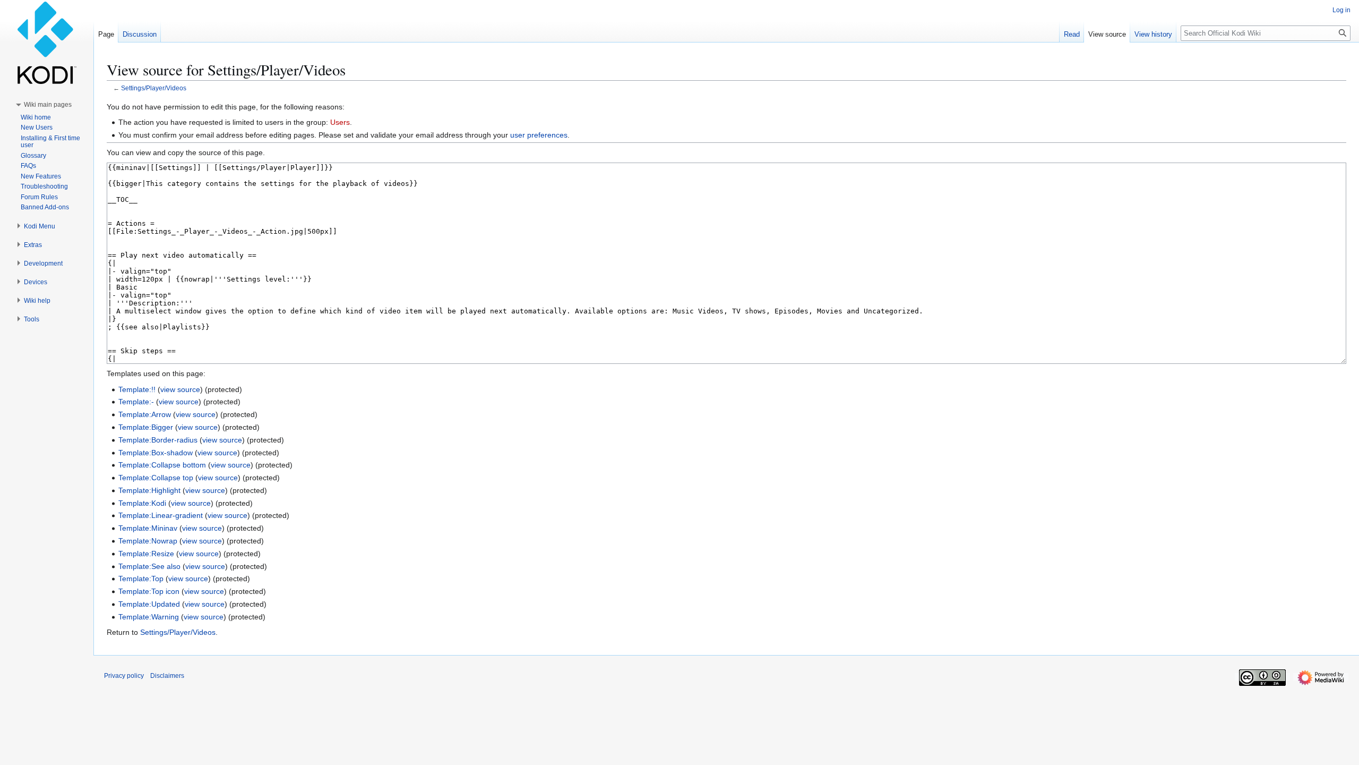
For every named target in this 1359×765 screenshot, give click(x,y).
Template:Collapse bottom (162, 465)
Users (340, 122)
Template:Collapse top (155, 477)
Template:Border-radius (157, 440)
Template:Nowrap (147, 541)
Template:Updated (149, 604)
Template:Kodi (142, 503)
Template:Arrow (144, 414)
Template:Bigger (145, 427)
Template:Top (141, 578)
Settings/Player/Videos (153, 87)
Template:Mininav (147, 528)
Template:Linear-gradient (160, 515)
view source (180, 389)
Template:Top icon (148, 591)
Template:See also (149, 566)
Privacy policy (124, 675)
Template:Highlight (149, 490)
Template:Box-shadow (155, 452)
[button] (48, 104)
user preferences (538, 135)
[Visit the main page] (46, 42)
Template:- (136, 401)
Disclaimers (167, 675)
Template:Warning (148, 617)
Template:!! (137, 389)
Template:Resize (146, 553)
